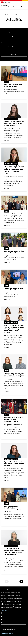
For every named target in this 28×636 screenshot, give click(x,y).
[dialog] (14, 611)
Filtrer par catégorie (6, 32)
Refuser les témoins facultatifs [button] (9, 629)
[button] (7, 633)
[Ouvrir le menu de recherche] (21, 6)
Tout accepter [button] (6, 625)
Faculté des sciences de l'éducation (8, 6)
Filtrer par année (5, 43)
